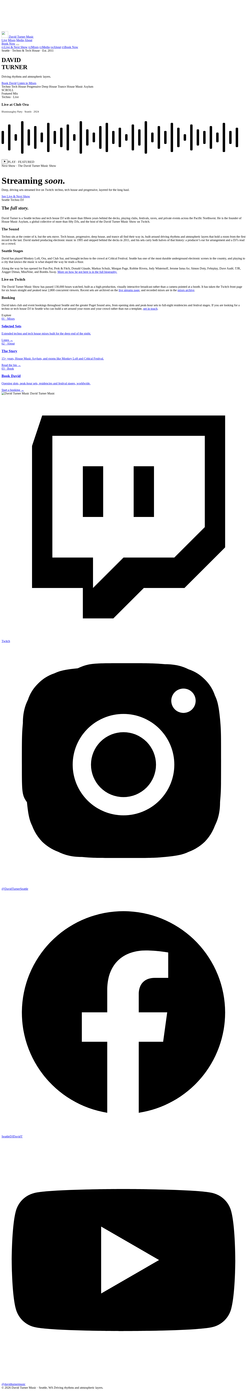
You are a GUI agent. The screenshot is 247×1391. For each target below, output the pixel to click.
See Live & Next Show (16, 196)
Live (4, 40)
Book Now (70, 47)
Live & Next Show (15, 47)
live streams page (129, 290)
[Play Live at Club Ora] (5, 161)
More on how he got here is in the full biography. (87, 272)
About (28, 40)
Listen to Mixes (26, 83)
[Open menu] (17, 44)
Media (20, 40)
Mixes (11, 40)
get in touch (150, 308)
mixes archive (186, 290)
